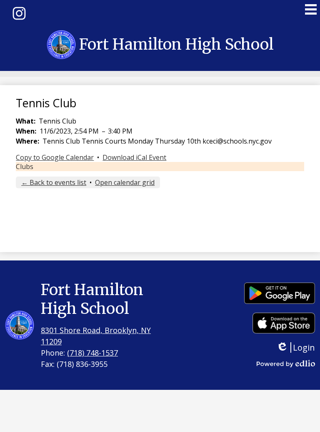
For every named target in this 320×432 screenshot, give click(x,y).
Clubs (24, 166)
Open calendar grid (125, 182)
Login (301, 347)
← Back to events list (53, 182)
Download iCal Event (134, 157)
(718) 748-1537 (92, 353)
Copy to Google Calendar (55, 157)
